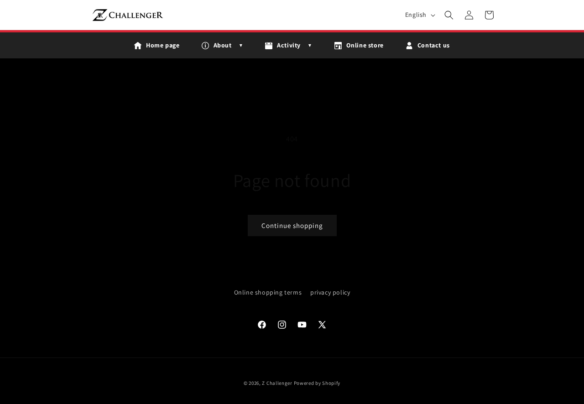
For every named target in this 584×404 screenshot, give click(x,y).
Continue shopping (292, 225)
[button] (449, 15)
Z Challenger (277, 383)
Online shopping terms (268, 292)
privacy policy (330, 292)
